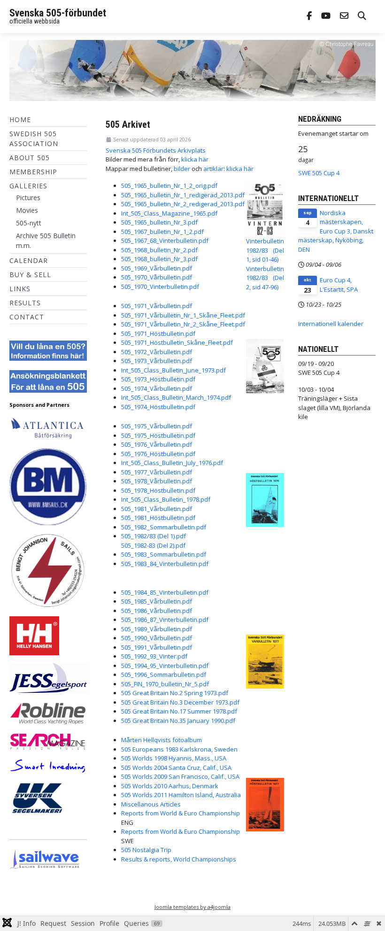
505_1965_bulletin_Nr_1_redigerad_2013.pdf (183, 195)
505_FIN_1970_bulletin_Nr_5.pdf (165, 684)
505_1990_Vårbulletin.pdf (156, 638)
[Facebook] (309, 17)
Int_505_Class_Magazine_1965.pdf (169, 213)
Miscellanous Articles (151, 804)
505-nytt (28, 222)
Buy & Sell (30, 274)
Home (20, 119)
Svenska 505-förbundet (57, 13)
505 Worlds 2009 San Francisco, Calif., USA (180, 776)
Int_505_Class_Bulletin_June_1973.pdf (173, 370)
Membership (33, 171)
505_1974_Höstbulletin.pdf (158, 407)
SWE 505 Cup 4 (318, 173)
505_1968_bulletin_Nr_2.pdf (159, 250)
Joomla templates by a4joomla (192, 906)
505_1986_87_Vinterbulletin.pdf (164, 619)
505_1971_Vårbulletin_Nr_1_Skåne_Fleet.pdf (183, 315)
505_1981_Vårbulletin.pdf (156, 508)
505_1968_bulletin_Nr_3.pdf (159, 259)
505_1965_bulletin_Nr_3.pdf (159, 222)
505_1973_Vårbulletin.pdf (156, 361)
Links (20, 288)
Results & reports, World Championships (178, 859)
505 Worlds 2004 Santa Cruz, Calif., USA (176, 767)
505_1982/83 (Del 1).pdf (153, 536)
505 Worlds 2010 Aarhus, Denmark (169, 786)
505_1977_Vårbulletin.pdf (156, 472)
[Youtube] (326, 17)
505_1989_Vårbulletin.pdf (156, 629)
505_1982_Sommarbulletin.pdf (163, 527)
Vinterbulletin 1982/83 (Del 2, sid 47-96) (265, 277)
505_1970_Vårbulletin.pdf (156, 277)
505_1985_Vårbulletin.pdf (156, 601)
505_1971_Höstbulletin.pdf (158, 333)
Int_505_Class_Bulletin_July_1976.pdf (172, 462)
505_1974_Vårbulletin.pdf (156, 388)
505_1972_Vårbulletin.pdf (156, 352)
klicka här (194, 159)
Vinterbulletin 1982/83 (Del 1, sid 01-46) (265, 250)
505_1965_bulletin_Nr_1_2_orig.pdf (169, 185)
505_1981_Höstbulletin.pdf (158, 517)
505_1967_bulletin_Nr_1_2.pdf (162, 231)
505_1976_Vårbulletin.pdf (156, 444)
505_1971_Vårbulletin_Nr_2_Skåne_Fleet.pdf (183, 324)
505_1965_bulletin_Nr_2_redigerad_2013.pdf (183, 204)
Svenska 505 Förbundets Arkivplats (156, 150)
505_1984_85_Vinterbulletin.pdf (164, 592)
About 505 (29, 157)
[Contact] (344, 17)
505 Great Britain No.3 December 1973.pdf (180, 702)
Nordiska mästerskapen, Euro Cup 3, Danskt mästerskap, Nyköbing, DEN (335, 231)
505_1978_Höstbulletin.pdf (158, 490)
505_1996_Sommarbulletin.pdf (163, 674)
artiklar (213, 168)
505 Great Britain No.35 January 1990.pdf (178, 720)
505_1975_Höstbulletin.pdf (158, 435)
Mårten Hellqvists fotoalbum (161, 740)
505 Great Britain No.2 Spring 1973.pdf (174, 693)
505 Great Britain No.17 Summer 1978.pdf (179, 711)
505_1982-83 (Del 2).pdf (153, 545)
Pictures (28, 197)
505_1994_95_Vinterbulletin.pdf (164, 665)
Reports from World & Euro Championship (180, 813)
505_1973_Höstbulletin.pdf (158, 379)
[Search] (362, 17)
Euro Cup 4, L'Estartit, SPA (339, 285)
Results (25, 302)
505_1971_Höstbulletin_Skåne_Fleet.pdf (177, 342)
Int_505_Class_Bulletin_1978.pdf (165, 499)
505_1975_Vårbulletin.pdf (156, 426)
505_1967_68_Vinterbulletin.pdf (164, 240)
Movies (27, 210)
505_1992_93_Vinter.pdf (154, 656)
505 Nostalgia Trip (146, 850)
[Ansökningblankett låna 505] (48, 381)
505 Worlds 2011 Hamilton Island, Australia (181, 795)
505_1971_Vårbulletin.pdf (156, 306)
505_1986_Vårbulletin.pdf (156, 610)
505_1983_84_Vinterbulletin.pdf (164, 563)
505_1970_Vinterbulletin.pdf (160, 286)
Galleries (28, 185)
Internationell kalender (330, 323)
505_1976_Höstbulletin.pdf (158, 454)
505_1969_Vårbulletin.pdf (156, 268)
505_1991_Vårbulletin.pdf (156, 647)
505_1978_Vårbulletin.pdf (156, 481)
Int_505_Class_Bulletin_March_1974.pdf (176, 397)
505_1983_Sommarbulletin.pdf (163, 554)
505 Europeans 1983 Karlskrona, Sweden (179, 749)
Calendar (28, 260)
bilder (182, 168)
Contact (26, 316)
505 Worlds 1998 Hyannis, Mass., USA (173, 758)
